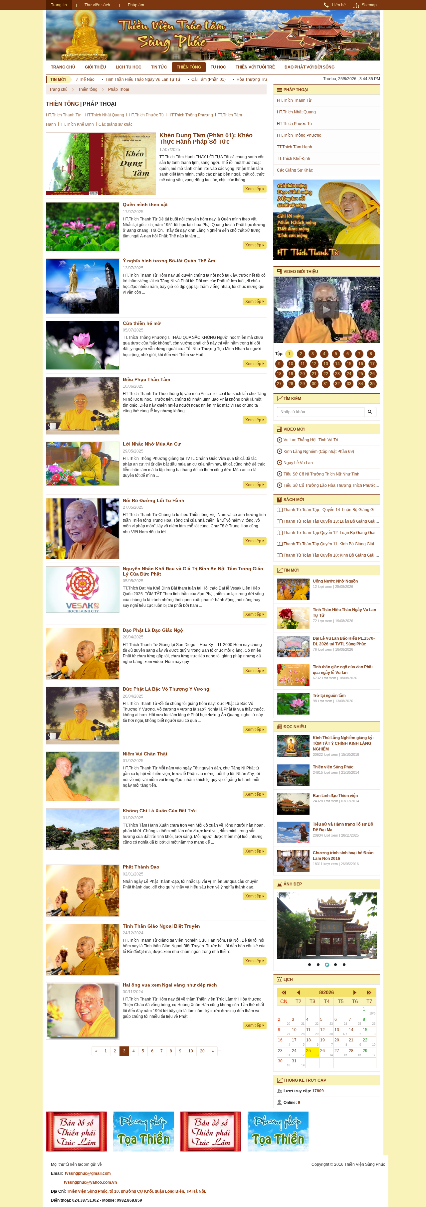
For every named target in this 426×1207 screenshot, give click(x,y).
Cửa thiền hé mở (142, 323)
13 (340, 1031)
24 (298, 1052)
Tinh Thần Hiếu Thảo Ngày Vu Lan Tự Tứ (127, 79)
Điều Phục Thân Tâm (146, 379)
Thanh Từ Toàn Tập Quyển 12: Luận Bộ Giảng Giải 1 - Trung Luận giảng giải (353, 532)
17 (298, 1042)
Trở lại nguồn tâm (329, 695)
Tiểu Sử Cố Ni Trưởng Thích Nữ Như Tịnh (321, 474)
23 (284, 1052)
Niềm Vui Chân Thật (145, 753)
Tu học (218, 67)
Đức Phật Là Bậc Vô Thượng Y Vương (166, 689)
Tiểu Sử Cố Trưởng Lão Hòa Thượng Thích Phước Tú (332, 485)
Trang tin (59, 5)
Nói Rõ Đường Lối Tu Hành (153, 500)
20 (202, 1051)
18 (312, 1042)
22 (369, 1042)
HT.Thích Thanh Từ (63, 115)
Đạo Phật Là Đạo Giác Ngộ (153, 630)
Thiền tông (189, 67)
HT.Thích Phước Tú (146, 115)
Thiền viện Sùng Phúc (333, 767)
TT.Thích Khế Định (77, 124)
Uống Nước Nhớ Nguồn (335, 581)
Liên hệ (339, 5)
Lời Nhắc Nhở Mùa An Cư (152, 444)
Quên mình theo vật (145, 204)
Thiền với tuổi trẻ (255, 67)
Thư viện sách (97, 5)
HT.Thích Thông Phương (190, 115)
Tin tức (159, 67)
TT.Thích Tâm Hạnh (294, 147)
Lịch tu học (128, 67)
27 (340, 1052)
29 (369, 1052)
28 (355, 1052)
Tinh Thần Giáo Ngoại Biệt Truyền (161, 926)
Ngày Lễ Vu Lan (298, 463)
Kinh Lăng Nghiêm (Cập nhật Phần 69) (319, 451)
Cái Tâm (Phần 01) (192, 79)
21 (355, 1042)
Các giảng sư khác (115, 124)
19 (326, 1042)
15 (369, 1031)
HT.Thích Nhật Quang (104, 115)
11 (312, 1031)
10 (190, 1051)
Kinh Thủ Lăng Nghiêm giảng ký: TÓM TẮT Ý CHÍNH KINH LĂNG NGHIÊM (343, 743)
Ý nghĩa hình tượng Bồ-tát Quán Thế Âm (169, 260)
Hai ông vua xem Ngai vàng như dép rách (170, 985)
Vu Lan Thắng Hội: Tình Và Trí (311, 440)
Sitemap (369, 5)
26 (326, 1052)
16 (284, 1042)
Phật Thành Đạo (141, 867)
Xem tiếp (253, 189)
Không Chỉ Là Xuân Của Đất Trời (160, 810)
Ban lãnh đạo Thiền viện (335, 795)
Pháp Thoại (118, 89)
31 (298, 1063)
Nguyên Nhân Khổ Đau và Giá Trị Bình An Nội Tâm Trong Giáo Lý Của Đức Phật (193, 571)
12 (326, 1031)
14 (355, 1031)
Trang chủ (63, 67)
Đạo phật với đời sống (309, 67)
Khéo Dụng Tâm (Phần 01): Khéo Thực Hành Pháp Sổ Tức (206, 138)
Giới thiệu (95, 67)
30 (284, 1063)
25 (312, 1052)
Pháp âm (136, 5)
